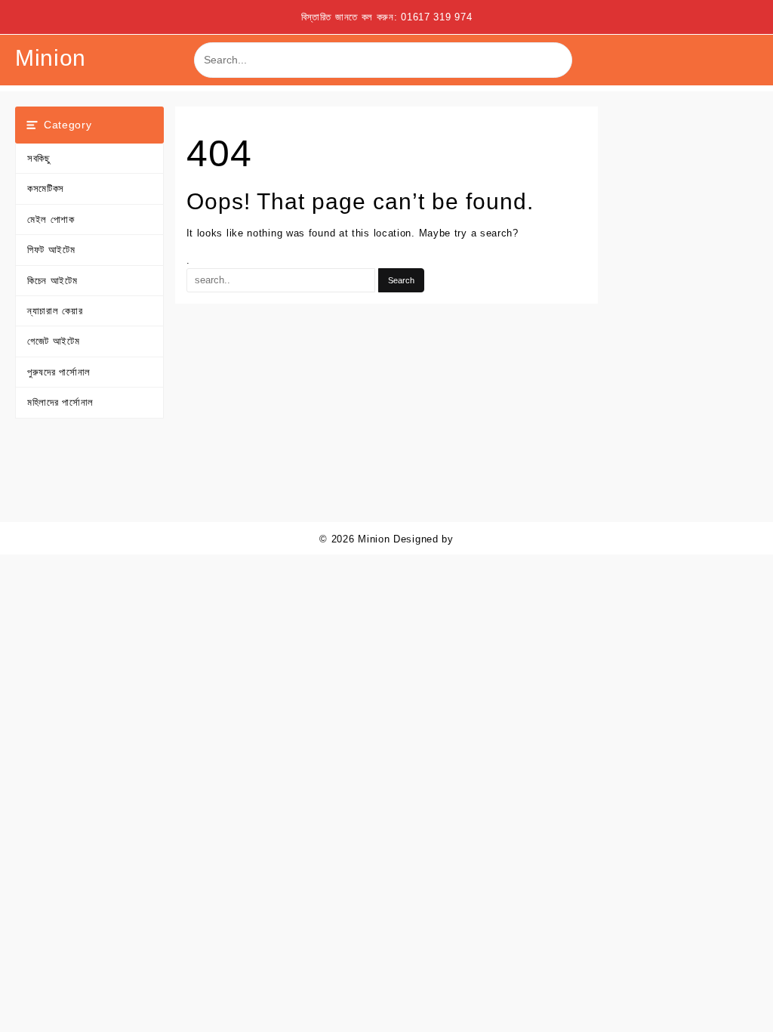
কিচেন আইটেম (52, 280)
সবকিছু (39, 158)
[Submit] (556, 60)
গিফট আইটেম (51, 249)
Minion (50, 57)
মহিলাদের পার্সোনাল (60, 402)
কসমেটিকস (45, 188)
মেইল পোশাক (51, 219)
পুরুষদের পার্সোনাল (59, 372)
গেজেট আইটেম (53, 341)
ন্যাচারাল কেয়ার (54, 311)
